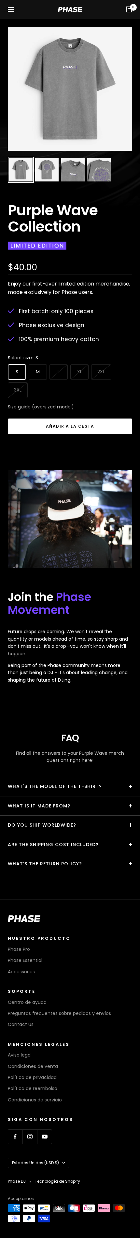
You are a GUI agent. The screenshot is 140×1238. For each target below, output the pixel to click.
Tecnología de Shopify (57, 1181)
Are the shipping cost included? (53, 844)
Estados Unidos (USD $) (35, 1162)
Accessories (21, 971)
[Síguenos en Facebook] (15, 1136)
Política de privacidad (32, 1077)
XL (79, 371)
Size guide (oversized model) (41, 407)
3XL (17, 390)
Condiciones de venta (33, 1066)
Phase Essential (25, 960)
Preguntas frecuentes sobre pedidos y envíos (59, 1013)
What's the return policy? (45, 863)
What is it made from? (39, 806)
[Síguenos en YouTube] (44, 1136)
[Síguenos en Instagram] (29, 1136)
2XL (101, 371)
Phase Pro (19, 949)
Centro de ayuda (27, 1002)
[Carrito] (129, 9)
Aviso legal (20, 1055)
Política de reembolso (32, 1088)
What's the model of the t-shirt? (55, 786)
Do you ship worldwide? (42, 825)
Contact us (21, 1024)
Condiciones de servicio (35, 1100)
